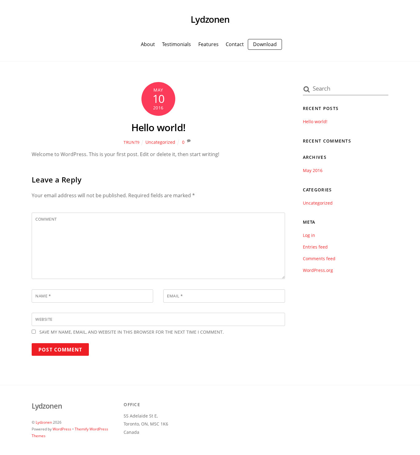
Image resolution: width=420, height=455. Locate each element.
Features (208, 44)
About (148, 44)
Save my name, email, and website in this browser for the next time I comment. (131, 332)
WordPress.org (318, 270)
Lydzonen (44, 422)
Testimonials (176, 44)
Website (44, 319)
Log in (309, 235)
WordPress (62, 429)
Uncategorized (160, 142)
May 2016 (313, 170)
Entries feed (315, 247)
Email (175, 296)
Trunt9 (132, 142)
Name (43, 296)
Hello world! (158, 127)
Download (265, 44)
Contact (235, 44)
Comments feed (319, 258)
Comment (46, 219)
